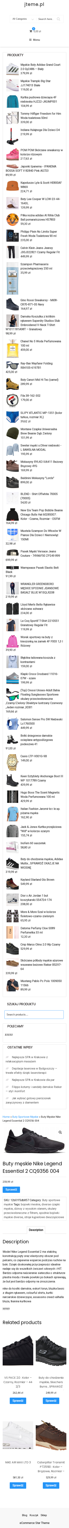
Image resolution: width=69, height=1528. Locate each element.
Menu (36, 39)
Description (36, 1230)
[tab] (36, 1230)
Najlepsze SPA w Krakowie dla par (33, 1080)
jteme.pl (34, 4)
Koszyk (34, 1515)
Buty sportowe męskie (25, 1116)
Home (6, 1116)
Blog (24, 1515)
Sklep (44, 1515)
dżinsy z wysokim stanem (30, 1208)
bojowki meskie (30, 1204)
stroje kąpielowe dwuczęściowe (44, 1217)
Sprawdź (11, 1189)
